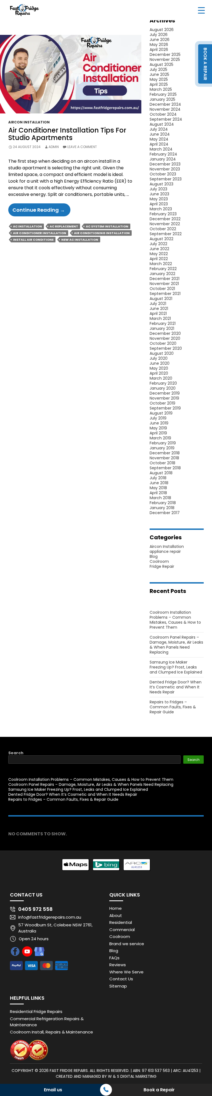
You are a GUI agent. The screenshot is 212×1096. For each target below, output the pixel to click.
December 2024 (165, 104)
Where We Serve (126, 972)
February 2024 (163, 154)
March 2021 (160, 318)
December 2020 (165, 333)
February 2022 (163, 268)
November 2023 (165, 169)
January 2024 (163, 159)
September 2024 (166, 119)
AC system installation (107, 226)
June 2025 (159, 74)
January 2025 (162, 99)
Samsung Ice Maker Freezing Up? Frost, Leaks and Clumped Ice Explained (176, 667)
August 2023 (161, 184)
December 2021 (164, 278)
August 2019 (161, 413)
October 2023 (163, 174)
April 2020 (159, 373)
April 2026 (159, 49)
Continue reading (41, 211)
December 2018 (165, 453)
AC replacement (64, 226)
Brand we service (126, 944)
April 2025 (159, 84)
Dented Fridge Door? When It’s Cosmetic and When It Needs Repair (176, 687)
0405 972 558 (35, 909)
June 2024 (160, 134)
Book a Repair (159, 1090)
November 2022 (165, 224)
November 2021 (164, 283)
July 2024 (159, 129)
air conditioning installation (102, 233)
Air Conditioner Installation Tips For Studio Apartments (67, 134)
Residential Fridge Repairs (36, 1011)
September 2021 (165, 293)
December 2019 (165, 393)
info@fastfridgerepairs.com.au (49, 917)
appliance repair (165, 551)
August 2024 (162, 124)
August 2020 (162, 353)
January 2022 (162, 273)
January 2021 (162, 328)
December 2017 (165, 512)
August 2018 (161, 473)
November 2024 (165, 109)
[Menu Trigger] (201, 10)
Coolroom (159, 561)
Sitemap (118, 986)
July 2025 (158, 69)
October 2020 (163, 343)
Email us (53, 1090)
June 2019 (159, 423)
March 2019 (160, 438)
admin (54, 146)
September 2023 (166, 179)
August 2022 (161, 239)
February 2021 (163, 323)
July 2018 (158, 478)
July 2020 (159, 358)
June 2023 (159, 194)
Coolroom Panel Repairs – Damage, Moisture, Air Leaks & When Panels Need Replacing (176, 644)
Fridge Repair (162, 566)
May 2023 (159, 199)
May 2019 (158, 428)
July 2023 (158, 189)
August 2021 (161, 298)
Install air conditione (33, 239)
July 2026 (159, 34)
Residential (120, 922)
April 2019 (158, 433)
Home (115, 908)
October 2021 (162, 288)
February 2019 (163, 443)
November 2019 (164, 398)
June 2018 (159, 483)
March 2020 (161, 378)
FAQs (114, 958)
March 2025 (161, 89)
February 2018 (163, 503)
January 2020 (163, 388)
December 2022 (165, 219)
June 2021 (159, 308)
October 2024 (163, 114)
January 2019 (162, 448)
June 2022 (159, 249)
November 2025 (165, 59)
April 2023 (159, 204)
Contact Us (121, 979)
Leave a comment (82, 146)
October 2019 (162, 403)
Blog (154, 556)
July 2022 (158, 244)
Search (15, 752)
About (115, 915)
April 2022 (159, 258)
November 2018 (164, 458)
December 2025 (165, 54)
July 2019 (158, 418)
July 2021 (158, 303)
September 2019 (165, 408)
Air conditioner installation (39, 233)
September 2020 (166, 348)
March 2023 (161, 209)
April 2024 (159, 144)
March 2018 (160, 498)
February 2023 (163, 214)
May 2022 (159, 253)
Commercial (122, 929)
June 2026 (159, 39)
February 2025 (163, 94)
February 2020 (163, 383)
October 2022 (163, 229)
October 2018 (162, 463)
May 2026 (159, 44)
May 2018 (158, 488)
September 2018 (165, 468)
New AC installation (79, 239)
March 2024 (161, 149)
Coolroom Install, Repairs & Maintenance (51, 1032)
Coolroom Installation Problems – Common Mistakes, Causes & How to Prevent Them (175, 620)
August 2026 (162, 29)
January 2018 (162, 508)
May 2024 (159, 139)
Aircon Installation (29, 122)
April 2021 (158, 313)
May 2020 (159, 368)
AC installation (27, 226)
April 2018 (158, 493)
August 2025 (161, 64)
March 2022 (161, 263)
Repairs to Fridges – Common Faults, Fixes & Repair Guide (173, 707)
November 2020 (165, 338)
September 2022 (166, 234)
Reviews (117, 965)
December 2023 (165, 164)
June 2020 (159, 363)
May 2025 (159, 79)
